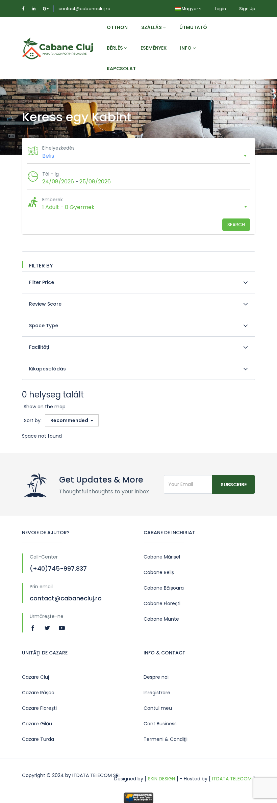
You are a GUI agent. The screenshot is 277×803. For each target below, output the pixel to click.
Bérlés (115, 48)
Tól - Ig (50, 174)
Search (236, 224)
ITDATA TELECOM (232, 778)
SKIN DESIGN (161, 778)
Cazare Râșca (38, 692)
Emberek (52, 199)
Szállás (152, 27)
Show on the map (45, 406)
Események (154, 48)
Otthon (117, 27)
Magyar (190, 8)
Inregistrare (157, 692)
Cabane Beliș (159, 572)
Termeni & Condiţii (165, 739)
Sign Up (247, 8)
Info (186, 48)
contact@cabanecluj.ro (84, 8)
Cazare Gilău (37, 723)
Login (220, 8)
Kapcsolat (121, 68)
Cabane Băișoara (164, 588)
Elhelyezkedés (58, 148)
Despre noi (156, 677)
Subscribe (234, 484)
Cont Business (160, 723)
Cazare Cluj (35, 677)
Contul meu (158, 708)
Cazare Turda (38, 739)
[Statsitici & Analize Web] (138, 797)
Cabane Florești (162, 603)
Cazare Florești (39, 708)
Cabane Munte (161, 619)
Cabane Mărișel (162, 556)
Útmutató (193, 27)
